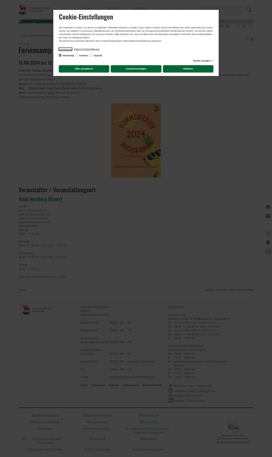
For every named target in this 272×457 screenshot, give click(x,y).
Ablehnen (188, 68)
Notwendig (68, 55)
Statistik (97, 55)
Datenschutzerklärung (87, 49)
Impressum (65, 49)
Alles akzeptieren (84, 68)
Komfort (84, 55)
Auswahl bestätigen (136, 68)
